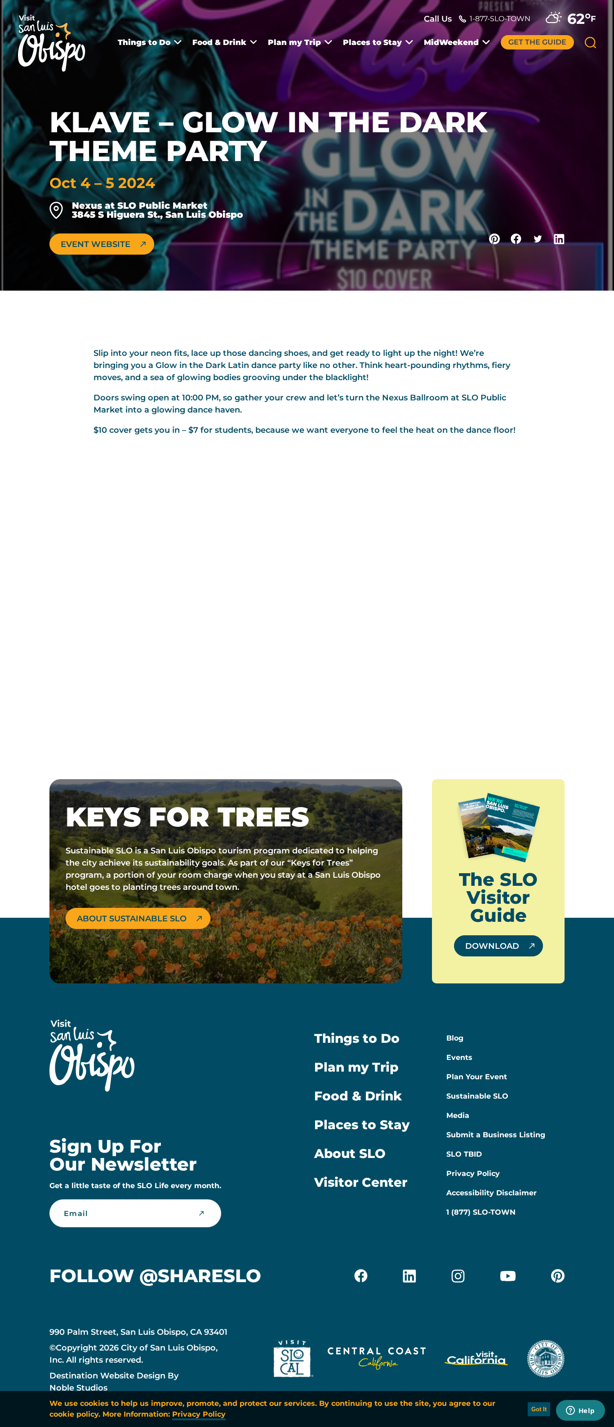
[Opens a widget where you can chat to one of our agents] (580, 1411)
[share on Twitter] (537, 238)
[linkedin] (409, 1276)
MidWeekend (451, 42)
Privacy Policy (473, 1173)
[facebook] (361, 1276)
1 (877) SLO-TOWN (481, 1212)
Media (457, 1115)
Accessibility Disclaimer (491, 1193)
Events (459, 1057)
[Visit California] (476, 1360)
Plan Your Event (476, 1076)
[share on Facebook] (516, 238)
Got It (539, 1409)
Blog (454, 1038)
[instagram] (458, 1276)
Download (492, 946)
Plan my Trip (294, 42)
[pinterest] (558, 1276)
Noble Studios (78, 1388)
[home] (56, 38)
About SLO (350, 1153)
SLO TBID (464, 1154)
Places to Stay (372, 42)
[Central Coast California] (377, 1360)
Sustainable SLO (477, 1096)
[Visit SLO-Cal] (293, 1360)
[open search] (590, 42)
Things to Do (144, 42)
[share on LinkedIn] (559, 238)
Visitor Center (360, 1182)
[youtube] (508, 1276)
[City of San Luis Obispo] (546, 1360)
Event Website (95, 244)
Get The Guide (537, 42)
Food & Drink (219, 42)
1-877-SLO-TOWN (500, 18)
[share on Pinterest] (494, 238)
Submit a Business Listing (495, 1135)
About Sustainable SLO (132, 919)
